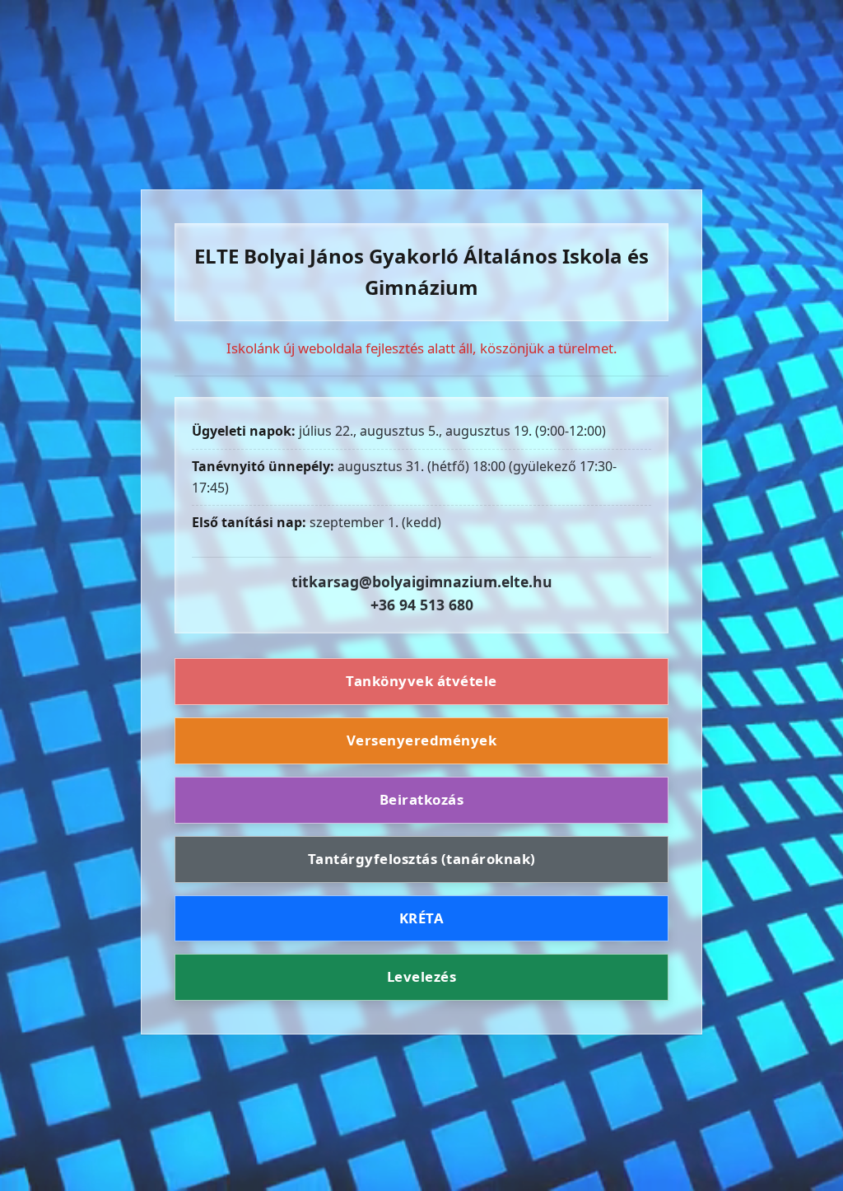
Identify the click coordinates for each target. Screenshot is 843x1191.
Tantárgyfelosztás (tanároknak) (422, 858)
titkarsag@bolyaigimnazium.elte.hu (421, 581)
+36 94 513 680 (421, 604)
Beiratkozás (422, 799)
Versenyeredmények (422, 740)
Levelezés (422, 976)
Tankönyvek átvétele (421, 680)
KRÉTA (422, 917)
